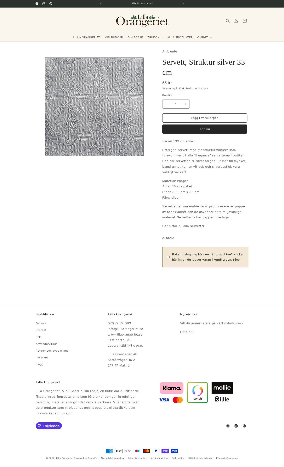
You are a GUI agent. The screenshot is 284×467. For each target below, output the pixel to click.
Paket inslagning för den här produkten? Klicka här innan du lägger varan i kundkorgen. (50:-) (207, 256)
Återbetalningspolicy (112, 458)
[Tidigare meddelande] (101, 3)
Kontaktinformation (227, 458)
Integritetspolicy (137, 458)
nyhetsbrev (233, 323)
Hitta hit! (187, 332)
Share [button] (170, 238)
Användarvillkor (46, 343)
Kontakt (41, 330)
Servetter (197, 226)
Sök (38, 337)
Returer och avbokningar (53, 350)
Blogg (40, 364)
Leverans (42, 357)
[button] (155, 37)
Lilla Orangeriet (64, 458)
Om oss (41, 323)
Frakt (182, 88)
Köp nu (205, 129)
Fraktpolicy (178, 458)
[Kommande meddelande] (183, 3)
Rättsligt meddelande (200, 458)
